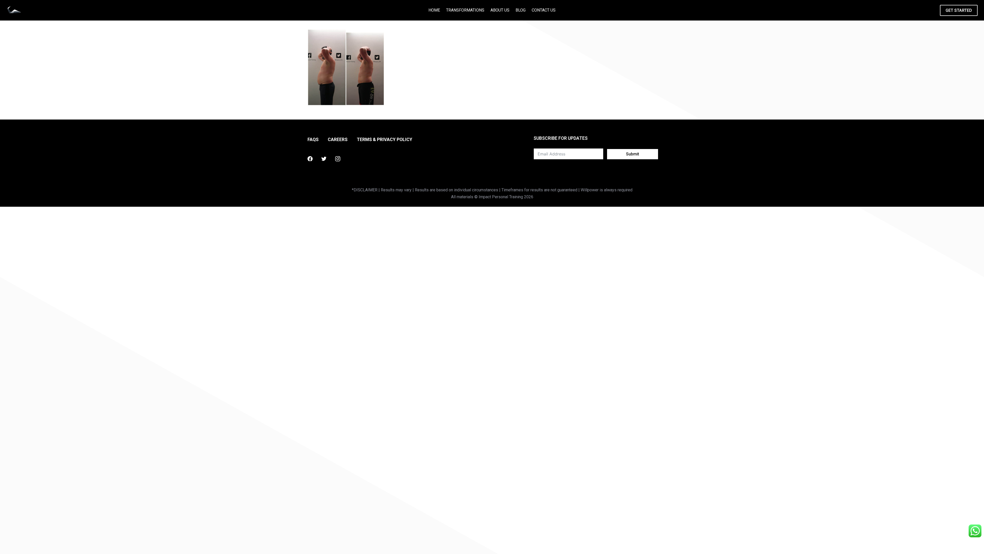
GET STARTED (959, 10)
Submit (632, 154)
